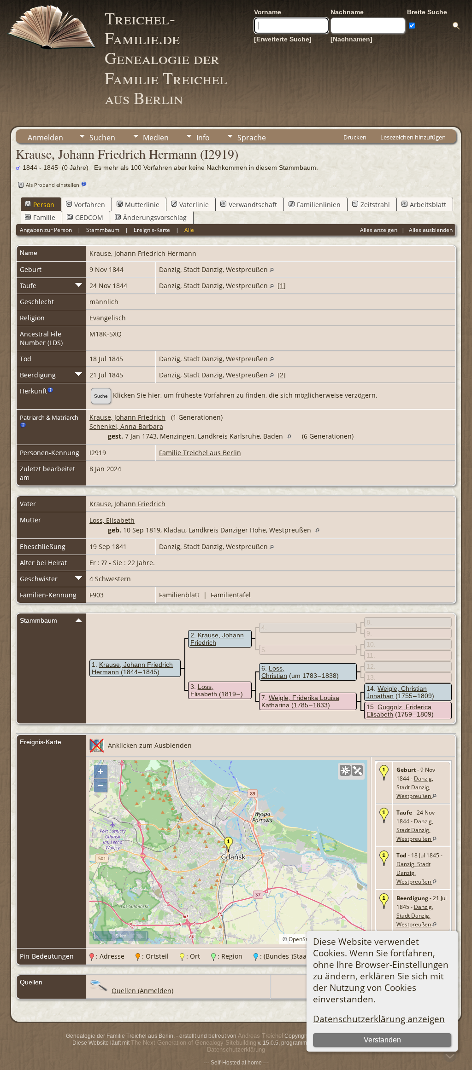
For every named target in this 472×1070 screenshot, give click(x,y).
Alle (189, 230)
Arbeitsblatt (428, 204)
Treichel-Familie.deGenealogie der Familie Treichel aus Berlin (166, 58)
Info (203, 138)
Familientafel (231, 594)
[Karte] (345, 770)
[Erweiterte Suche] (283, 39)
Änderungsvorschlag (155, 217)
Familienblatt (179, 594)
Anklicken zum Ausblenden (150, 745)
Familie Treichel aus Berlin (200, 452)
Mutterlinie (142, 204)
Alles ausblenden (431, 230)
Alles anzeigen (378, 230)
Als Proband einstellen (52, 184)
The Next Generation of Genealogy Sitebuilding (193, 1042)
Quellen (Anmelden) (142, 990)
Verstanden (382, 1040)
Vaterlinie (194, 204)
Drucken (354, 137)
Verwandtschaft (253, 204)
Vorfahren (89, 204)
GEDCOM (89, 217)
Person (43, 204)
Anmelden (45, 138)
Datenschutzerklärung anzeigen (379, 1018)
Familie (44, 217)
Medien (156, 138)
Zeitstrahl (375, 204)
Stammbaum (102, 230)
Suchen (102, 138)
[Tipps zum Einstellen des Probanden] (84, 184)
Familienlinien (319, 204)
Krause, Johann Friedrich (127, 417)
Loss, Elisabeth (112, 520)
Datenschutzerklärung (236, 1049)
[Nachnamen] (351, 39)
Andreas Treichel (260, 1035)
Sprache (251, 138)
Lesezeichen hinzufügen (413, 137)
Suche (101, 396)
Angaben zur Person (46, 230)
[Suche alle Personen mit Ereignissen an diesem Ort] (272, 269)
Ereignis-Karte (152, 230)
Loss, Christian (274, 672)
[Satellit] (357, 770)
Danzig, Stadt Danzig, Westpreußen (414, 787)
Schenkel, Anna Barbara (126, 426)
